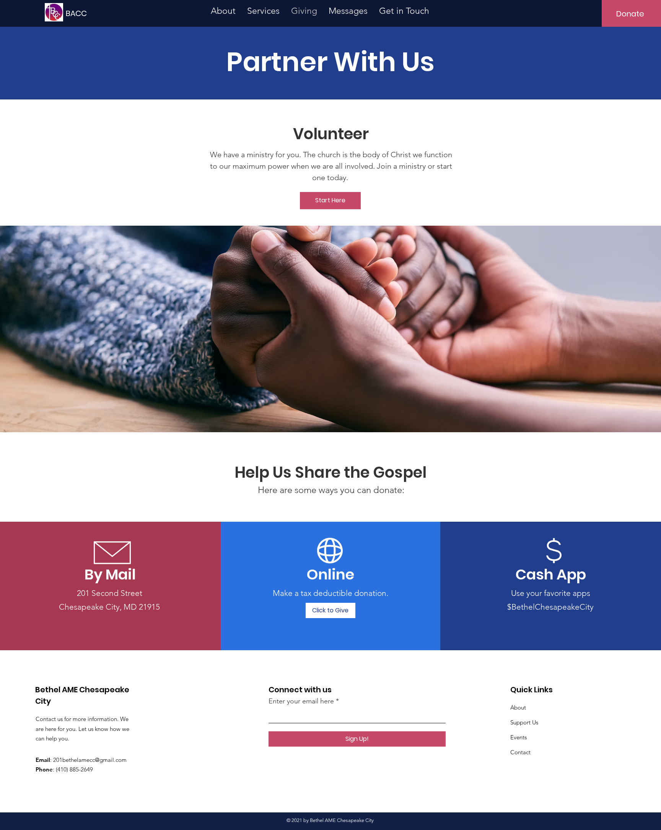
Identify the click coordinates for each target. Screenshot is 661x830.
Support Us (524, 722)
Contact (520, 752)
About (518, 707)
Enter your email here (301, 701)
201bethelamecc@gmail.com (90, 759)
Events (518, 737)
